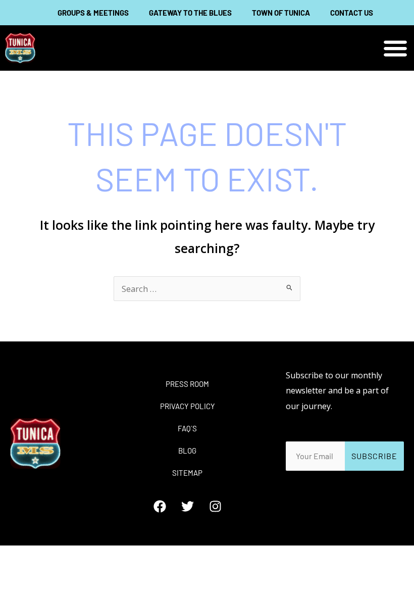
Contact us (351, 12)
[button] (395, 48)
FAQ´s (187, 428)
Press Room (187, 383)
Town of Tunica (281, 12)
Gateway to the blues (190, 12)
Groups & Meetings (93, 12)
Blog (187, 450)
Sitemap (187, 472)
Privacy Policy (187, 406)
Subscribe (374, 456)
